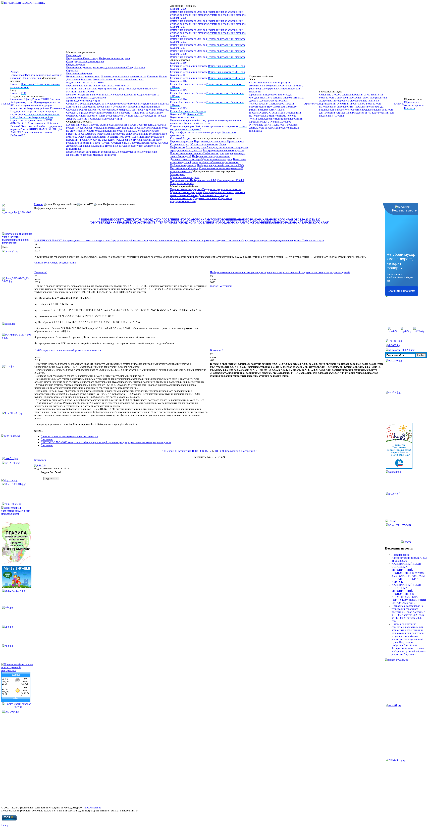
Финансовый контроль (197, 123)
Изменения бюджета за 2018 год (226, 72)
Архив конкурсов (196, 147)
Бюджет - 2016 (178, 81)
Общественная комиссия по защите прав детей (104, 136)
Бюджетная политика (182, 117)
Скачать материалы (221, 286)
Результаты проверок (182, 126)
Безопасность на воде (331, 109)
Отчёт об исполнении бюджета (188, 84)
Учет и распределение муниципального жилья (275, 118)
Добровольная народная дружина (85, 145)
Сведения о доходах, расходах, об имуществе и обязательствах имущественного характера (117, 103)
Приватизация (235, 141)
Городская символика (37, 75)
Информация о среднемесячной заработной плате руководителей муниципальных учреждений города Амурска (116, 115)
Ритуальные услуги (260, 124)
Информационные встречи (114, 58)
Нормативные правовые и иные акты (123, 112)
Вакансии (86, 79)
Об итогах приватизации (204, 144)
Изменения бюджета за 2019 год (226, 66)
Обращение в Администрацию (413, 103)
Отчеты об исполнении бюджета (227, 14)
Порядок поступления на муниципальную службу (94, 94)
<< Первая (168, 451)
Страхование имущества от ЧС (353, 112)
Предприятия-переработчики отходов (270, 94)
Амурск (14, 72)
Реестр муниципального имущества (223, 150)
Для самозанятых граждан (213, 195)
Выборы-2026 (18, 135)
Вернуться (40, 460)
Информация (177, 147)
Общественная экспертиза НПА (111, 85)
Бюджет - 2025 (178, 17)
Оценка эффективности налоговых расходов (195, 132)
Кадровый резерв (134, 94)
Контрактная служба (182, 183)
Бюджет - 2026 (178, 8)
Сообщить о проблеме (401, 291)
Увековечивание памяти (38, 132)
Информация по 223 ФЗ (230, 180)
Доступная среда (140, 145)
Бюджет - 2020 (178, 53)
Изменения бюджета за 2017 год (226, 78)
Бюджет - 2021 (178, 47)
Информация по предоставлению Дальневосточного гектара (200, 158)
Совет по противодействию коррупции (99, 118)
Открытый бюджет (181, 138)
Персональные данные (79, 85)
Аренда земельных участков (186, 150)
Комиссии (152, 76)
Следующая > (233, 451)
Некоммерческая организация (83, 151)
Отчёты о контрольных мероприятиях (216, 126)
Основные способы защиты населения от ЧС (344, 94)
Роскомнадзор (58, 108)
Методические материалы (116, 109)
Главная (5, 103)
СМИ (49, 120)
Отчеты (97, 79)
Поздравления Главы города (82, 58)
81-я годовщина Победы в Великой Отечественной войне (34, 125)
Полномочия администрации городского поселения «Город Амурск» (105, 67)
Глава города (73, 55)
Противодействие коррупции (83, 100)
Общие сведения (31, 78)
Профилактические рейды (369, 106)
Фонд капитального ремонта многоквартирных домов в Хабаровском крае (276, 99)
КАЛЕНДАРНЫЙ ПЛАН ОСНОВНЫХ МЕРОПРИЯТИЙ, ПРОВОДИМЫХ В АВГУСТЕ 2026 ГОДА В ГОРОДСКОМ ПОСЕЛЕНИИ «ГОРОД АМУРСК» (409, 593)
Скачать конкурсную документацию (55, 262)
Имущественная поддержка (186, 189)
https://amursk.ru (92, 807)
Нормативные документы (264, 85)
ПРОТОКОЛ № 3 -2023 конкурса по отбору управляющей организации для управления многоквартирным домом (106, 442)
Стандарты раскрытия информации (269, 82)
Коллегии (107, 79)
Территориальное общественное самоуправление (129, 151)
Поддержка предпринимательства (221, 189)
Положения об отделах (79, 73)
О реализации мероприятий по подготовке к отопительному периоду (275, 114)
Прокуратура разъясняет (48, 102)
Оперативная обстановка (351, 103)
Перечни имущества (181, 141)
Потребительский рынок (184, 168)
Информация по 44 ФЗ (203, 180)
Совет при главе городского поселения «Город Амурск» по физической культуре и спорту (115, 138)
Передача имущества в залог (210, 141)
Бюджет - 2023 (178, 35)
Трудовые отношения (205, 198)
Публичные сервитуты (183, 165)
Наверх (5, 825)
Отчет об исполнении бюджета (188, 93)
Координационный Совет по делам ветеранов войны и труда (101, 124)
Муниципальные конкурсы (216, 159)
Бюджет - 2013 (178, 108)
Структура (72, 70)
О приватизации (179, 144)
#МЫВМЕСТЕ (18, 123)
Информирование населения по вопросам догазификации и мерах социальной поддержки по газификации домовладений (280, 272)
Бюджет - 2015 (178, 90)
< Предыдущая (182, 451)
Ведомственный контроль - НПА (85, 82)
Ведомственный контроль (129, 79)
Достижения (73, 79)
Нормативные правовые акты (83, 76)
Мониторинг (177, 174)
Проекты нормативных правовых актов (123, 76)
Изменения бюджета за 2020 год (188, 57)
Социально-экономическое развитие (220, 168)
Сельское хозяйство (181, 198)
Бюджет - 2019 (178, 63)
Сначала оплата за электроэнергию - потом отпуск (69, 436)
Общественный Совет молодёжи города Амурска (139, 142)
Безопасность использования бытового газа (350, 105)
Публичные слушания (117, 145)
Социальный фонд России (25, 99)
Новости (15, 84)
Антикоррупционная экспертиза (150, 109)
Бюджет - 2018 (178, 69)
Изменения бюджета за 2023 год (188, 38)
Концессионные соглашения (186, 153)
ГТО (23, 93)
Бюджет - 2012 (178, 114)
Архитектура (311, 103)
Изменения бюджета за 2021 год (188, 50)
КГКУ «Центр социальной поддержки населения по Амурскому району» (32, 106)
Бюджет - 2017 (178, 75)
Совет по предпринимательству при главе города (113, 127)
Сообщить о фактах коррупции (84, 112)
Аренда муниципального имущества (227, 147)
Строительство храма (22, 120)
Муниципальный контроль (81, 88)
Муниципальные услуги (145, 88)
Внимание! (40, 272)
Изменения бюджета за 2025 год (188, 20)
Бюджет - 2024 (178, 26)
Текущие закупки (180, 180)
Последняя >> (249, 451)
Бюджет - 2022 (178, 41)
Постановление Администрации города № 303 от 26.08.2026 (409, 557)
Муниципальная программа (186, 192)
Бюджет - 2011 (195, 114)
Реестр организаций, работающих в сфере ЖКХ (276, 87)
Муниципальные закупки (184, 177)
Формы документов (90, 109)
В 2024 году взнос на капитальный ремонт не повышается (67, 350)
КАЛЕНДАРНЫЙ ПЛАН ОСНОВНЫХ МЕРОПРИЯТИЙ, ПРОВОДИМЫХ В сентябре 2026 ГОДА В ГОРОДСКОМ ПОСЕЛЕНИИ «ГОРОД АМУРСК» (408, 572)
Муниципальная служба (80, 91)
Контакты (409, 108)
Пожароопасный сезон (356, 97)
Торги (222, 144)
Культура (399, 103)
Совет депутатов (75, 61)
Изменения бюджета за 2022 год (188, 44)
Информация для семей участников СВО (220, 165)
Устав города (17, 75)
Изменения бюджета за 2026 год (188, 11)
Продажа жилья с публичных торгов (270, 121)
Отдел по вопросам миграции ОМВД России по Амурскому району (35, 116)
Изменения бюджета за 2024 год (188, 29)
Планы (163, 76)
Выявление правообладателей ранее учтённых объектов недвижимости (208, 161)
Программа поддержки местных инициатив (91, 154)
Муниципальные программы (114, 88)
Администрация (94, 61)
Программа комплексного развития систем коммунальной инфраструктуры (273, 109)
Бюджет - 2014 (178, 99)
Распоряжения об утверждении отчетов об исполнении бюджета (206, 13)
